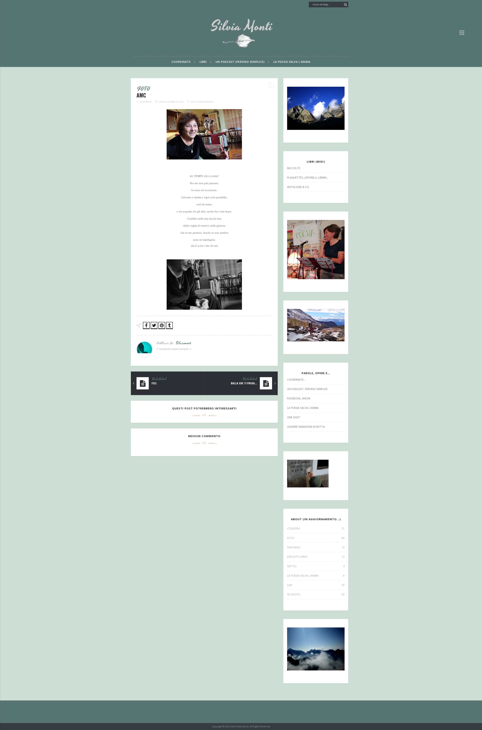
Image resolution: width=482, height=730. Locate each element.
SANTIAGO (316, 547)
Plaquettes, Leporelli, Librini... (307, 177)
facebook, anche (298, 398)
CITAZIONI (316, 528)
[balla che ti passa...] (275, 383)
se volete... (316, 594)
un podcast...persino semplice (307, 389)
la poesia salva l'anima (303, 408)
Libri (203, 62)
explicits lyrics (316, 556)
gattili (316, 566)
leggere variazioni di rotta (306, 426)
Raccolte (293, 168)
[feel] (134, 383)
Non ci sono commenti (202, 101)
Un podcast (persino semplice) (240, 62)
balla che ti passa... (244, 383)
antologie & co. (298, 187)
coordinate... (296, 379)
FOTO (143, 89)
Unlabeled (159, 379)
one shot (293, 417)
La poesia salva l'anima (291, 62)
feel (154, 383)
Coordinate (181, 62)
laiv (316, 585)
